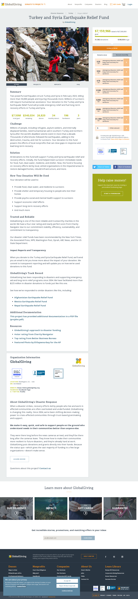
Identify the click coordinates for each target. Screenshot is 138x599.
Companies (88, 4)
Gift (117, 4)
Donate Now (112, 48)
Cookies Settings (67, 591)
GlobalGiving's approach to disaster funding (37, 330)
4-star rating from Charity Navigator (33, 334)
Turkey (70, 13)
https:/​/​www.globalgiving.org (28, 388)
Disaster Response (57, 13)
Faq (78, 84)
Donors (12, 566)
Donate (34, 4)
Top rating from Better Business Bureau (35, 338)
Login (130, 4)
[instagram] (114, 557)
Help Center (89, 556)
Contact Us (85, 579)
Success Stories (110, 579)
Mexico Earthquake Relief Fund (30, 301)
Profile (22, 392)
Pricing (119, 595)
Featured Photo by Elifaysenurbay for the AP (37, 342)
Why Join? (36, 573)
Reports (57, 84)
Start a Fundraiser (112, 193)
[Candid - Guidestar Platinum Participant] (103, 588)
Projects (37, 84)
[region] (41, 586)
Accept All (67, 581)
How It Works (85, 570)
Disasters (98, 4)
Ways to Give (12, 570)
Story (16, 84)
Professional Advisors (15, 576)
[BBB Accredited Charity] (112, 588)
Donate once (102, 55)
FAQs (83, 576)
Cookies (108, 595)
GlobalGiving (70, 22)
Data (128, 595)
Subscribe (88, 538)
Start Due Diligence (39, 570)
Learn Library (113, 566)
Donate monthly (122, 55)
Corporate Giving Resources (114, 573)
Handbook (36, 576)
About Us (86, 566)
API (124, 595)
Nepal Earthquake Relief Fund (30, 305)
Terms (114, 595)
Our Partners (61, 573)
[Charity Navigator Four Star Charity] (96, 588)
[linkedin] (122, 557)
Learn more (19, 459)
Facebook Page (24, 390)
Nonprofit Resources (112, 570)
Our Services (61, 570)
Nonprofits (78, 4)
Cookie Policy (21, 586)
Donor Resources (111, 576)
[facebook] (105, 557)
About (70, 4)
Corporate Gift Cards (64, 576)
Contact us (45, 468)
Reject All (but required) (67, 586)
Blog (105, 4)
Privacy (102, 595)
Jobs (82, 573)
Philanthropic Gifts (14, 573)
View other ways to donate (120, 139)
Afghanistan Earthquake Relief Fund (33, 297)
